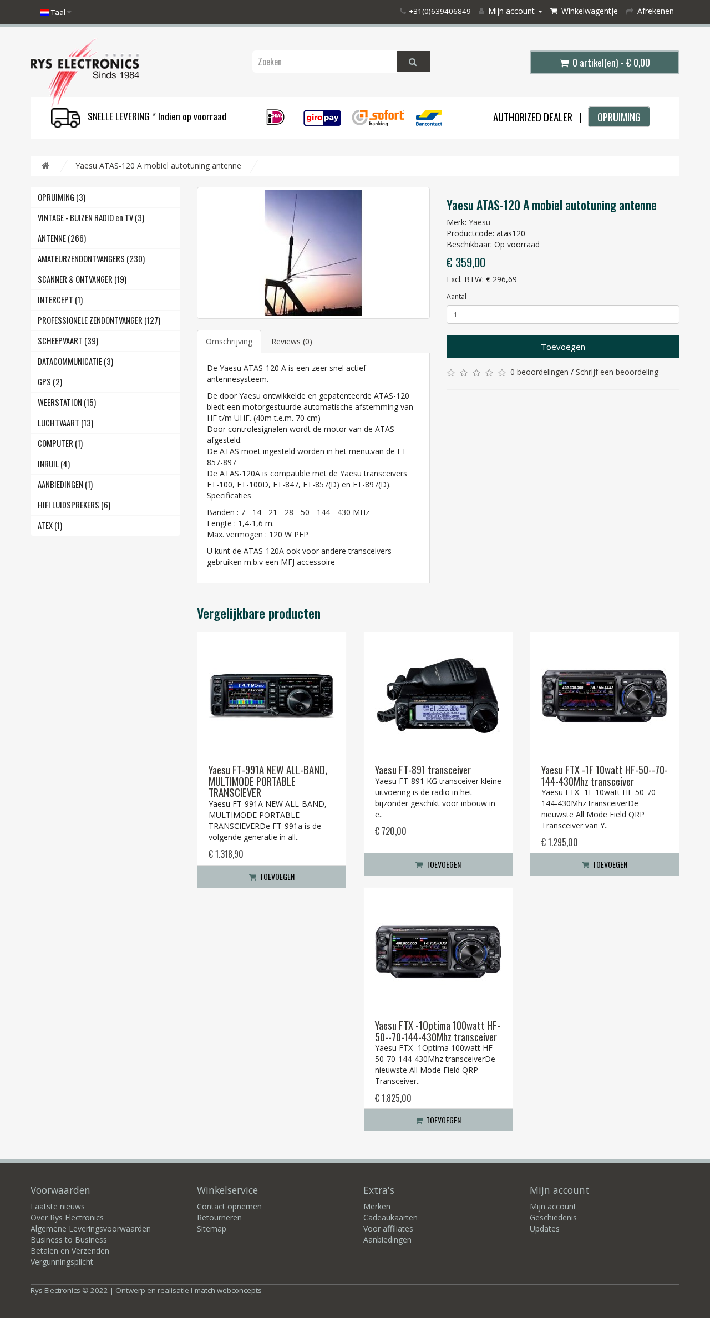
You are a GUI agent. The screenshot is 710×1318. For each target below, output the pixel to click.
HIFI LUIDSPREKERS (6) (74, 505)
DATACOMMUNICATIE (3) (75, 361)
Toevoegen (563, 346)
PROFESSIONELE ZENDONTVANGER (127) (99, 320)
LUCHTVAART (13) (65, 423)
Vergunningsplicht (62, 1261)
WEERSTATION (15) (67, 402)
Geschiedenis (553, 1217)
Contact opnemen (229, 1206)
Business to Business (69, 1239)
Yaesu (479, 222)
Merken (376, 1206)
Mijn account (553, 1206)
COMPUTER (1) (60, 443)
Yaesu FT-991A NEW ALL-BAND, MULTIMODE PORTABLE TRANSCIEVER (268, 781)
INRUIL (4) (54, 464)
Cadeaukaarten (390, 1217)
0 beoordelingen (539, 372)
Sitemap (211, 1228)
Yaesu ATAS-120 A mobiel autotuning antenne (158, 165)
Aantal (456, 296)
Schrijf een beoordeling (617, 372)
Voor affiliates (388, 1228)
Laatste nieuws (58, 1206)
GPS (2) (50, 382)
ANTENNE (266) (62, 238)
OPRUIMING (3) (61, 197)
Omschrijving (229, 341)
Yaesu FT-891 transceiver (423, 769)
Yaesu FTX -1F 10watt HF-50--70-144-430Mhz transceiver (604, 775)
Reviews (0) (291, 341)
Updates (545, 1228)
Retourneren (219, 1217)
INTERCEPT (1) (60, 300)
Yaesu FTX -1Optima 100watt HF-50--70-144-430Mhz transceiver (437, 1030)
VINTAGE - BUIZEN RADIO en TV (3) (91, 217)
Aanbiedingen (387, 1239)
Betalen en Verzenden (70, 1250)
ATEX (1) (50, 525)
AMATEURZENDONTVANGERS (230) (91, 258)
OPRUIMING (619, 116)
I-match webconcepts (226, 1290)
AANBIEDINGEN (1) (65, 484)
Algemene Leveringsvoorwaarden (91, 1228)
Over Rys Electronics (67, 1217)
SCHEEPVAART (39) (68, 341)
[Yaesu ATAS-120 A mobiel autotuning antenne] (313, 253)
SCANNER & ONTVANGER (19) (82, 279)
